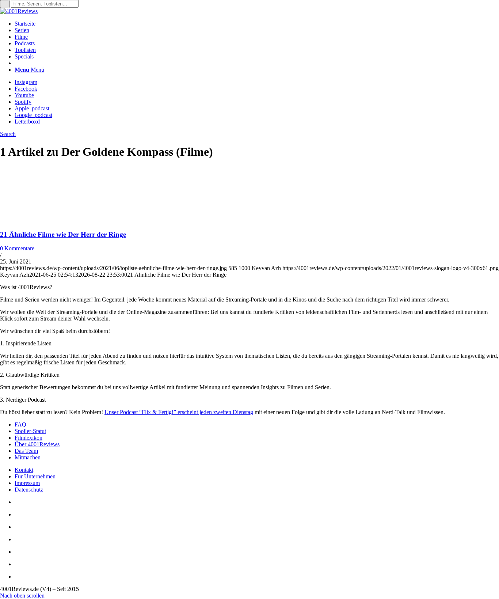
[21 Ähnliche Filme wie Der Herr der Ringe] (47, 220)
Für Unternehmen (35, 476)
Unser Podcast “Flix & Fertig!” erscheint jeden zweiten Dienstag (178, 412)
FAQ (20, 424)
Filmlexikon (28, 438)
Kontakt (24, 470)
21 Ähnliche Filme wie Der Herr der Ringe (63, 234)
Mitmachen (28, 457)
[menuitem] (257, 23)
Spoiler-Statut (30, 431)
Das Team (26, 451)
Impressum (27, 483)
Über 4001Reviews (37, 444)
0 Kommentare (17, 248)
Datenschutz (29, 489)
